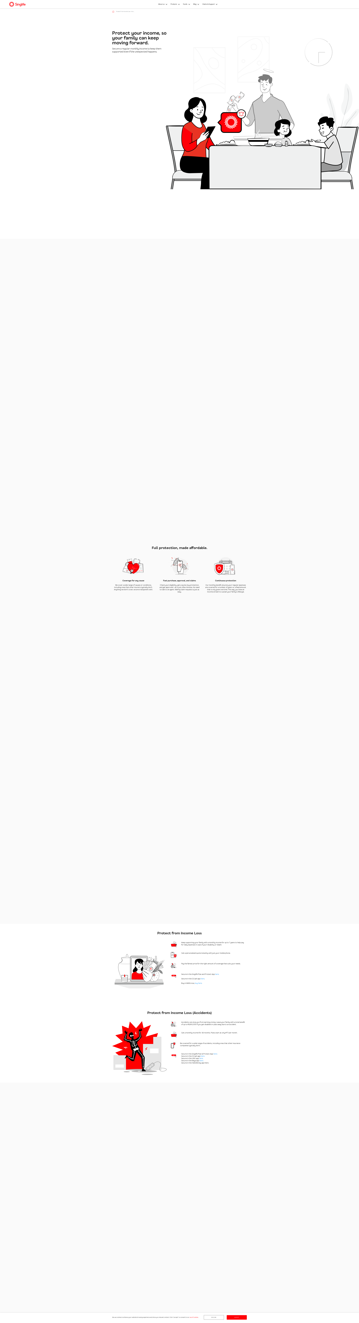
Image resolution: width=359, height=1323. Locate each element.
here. (217, 974)
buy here (198, 983)
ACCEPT (236, 1317)
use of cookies (194, 1317)
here (202, 979)
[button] (162, 4)
